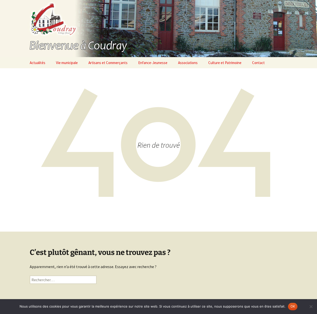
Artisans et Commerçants (108, 62)
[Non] (310, 306)
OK (293, 306)
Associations (188, 62)
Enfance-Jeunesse (152, 62)
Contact (258, 62)
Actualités (37, 62)
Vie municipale (67, 62)
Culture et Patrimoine (224, 62)
